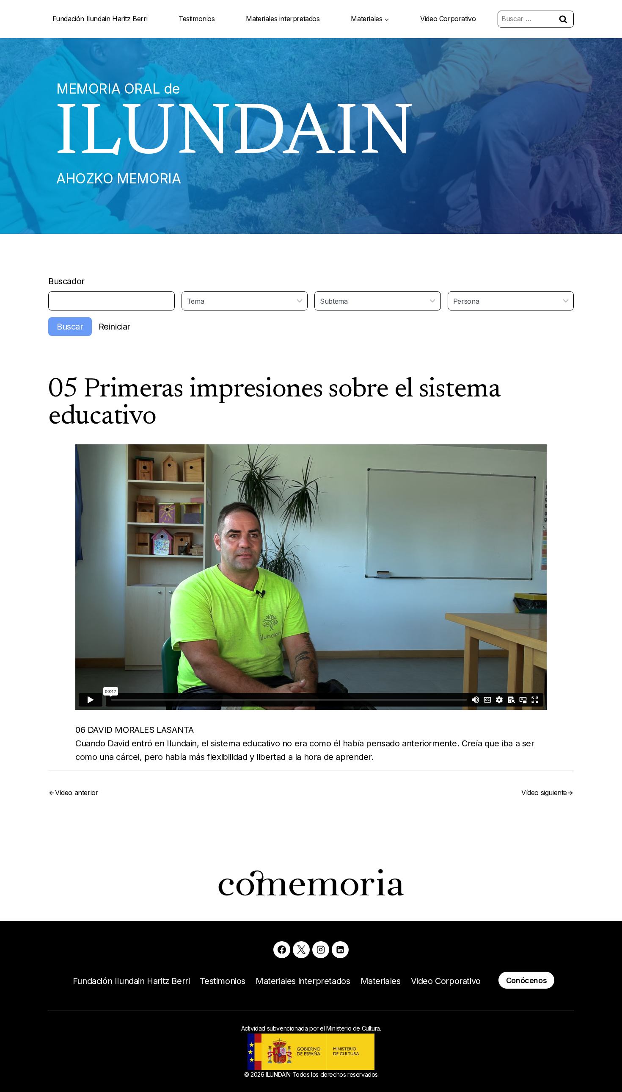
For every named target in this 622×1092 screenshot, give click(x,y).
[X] (301, 949)
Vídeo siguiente (544, 792)
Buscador (66, 281)
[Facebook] (281, 949)
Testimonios (197, 18)
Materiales (381, 981)
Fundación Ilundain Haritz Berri (100, 18)
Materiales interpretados (282, 18)
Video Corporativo (448, 18)
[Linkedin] (340, 949)
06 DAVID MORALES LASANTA (134, 730)
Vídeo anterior (76, 792)
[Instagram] (320, 949)
